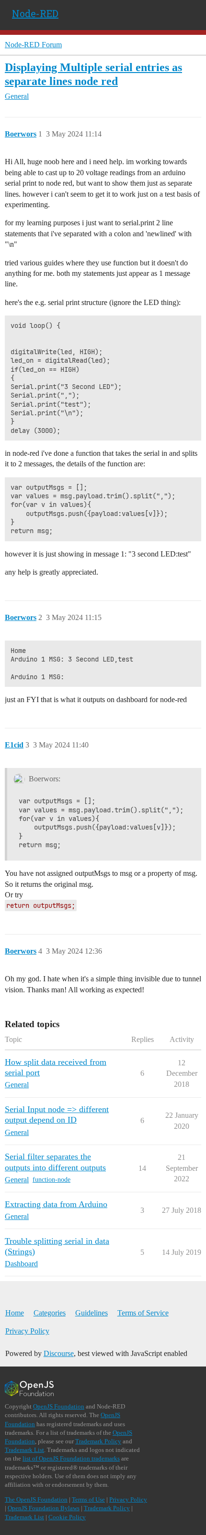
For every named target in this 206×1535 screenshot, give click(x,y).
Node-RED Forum (33, 45)
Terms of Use (88, 1499)
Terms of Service (143, 1313)
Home (14, 1313)
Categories (50, 1313)
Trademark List (24, 1449)
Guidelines (91, 1313)
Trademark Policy (98, 1441)
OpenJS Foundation (58, 1406)
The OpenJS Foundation (36, 1499)
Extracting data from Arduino (56, 1204)
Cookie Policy (67, 1517)
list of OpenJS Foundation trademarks (71, 1458)
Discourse (59, 1353)
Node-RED (35, 13)
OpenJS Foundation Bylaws (44, 1508)
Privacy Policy (27, 1331)
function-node (51, 1179)
